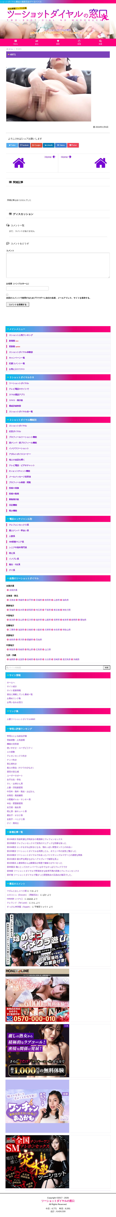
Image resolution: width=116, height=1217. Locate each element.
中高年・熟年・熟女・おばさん (21, 791)
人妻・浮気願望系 (15, 787)
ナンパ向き (12, 760)
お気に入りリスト (17, 369)
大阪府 (39, 630)
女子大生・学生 (14, 779)
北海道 (12, 600)
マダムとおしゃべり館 (17, 891)
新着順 (13, 341)
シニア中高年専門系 (18, 547)
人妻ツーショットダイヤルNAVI (21, 719)
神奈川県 (67, 610)
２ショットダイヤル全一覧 (21, 412)
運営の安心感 (13, 772)
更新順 (14, 346)
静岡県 (74, 620)
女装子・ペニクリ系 (16, 819)
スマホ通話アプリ (17, 395)
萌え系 (12, 553)
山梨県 (48, 620)
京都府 (30, 630)
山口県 (48, 649)
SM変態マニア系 (16, 542)
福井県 (39, 620)
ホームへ (11, 682)
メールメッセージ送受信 (20, 477)
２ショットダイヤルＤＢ (21, 377)
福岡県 (12, 659)
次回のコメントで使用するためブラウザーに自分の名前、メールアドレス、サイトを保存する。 (48, 298)
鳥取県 (12, 649)
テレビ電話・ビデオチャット (22, 465)
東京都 (57, 610)
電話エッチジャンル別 (20, 519)
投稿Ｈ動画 (14, 494)
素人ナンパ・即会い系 (19, 530)
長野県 (57, 620)
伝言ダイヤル (15, 431)
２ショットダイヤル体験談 (21, 352)
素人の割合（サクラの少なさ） (21, 768)
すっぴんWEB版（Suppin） (19, 907)
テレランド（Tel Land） (17, 903)
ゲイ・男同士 (13, 823)
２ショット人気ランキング (21, 335)
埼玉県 (39, 610)
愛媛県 (30, 639)
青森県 (21, 600)
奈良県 (57, 630)
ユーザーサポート (15, 775)
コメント (10, 250)
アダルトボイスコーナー (20, 454)
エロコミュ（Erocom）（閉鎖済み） (23, 895)
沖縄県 (76, 659)
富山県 (21, 620)
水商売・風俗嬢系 (15, 795)
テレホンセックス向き (17, 756)
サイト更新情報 (14, 690)
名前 (58, 284)
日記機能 (13, 505)
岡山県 (30, 649)
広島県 (39, 649)
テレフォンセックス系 (19, 525)
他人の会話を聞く (17, 460)
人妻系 (12, 536)
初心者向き (12, 764)
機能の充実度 (13, 744)
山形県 (57, 600)
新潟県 (12, 620)
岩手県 (30, 600)
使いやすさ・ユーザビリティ (20, 748)
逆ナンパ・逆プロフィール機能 (23, 443)
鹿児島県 (67, 659)
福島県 (66, 600)
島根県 (21, 649)
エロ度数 (11, 752)
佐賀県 (21, 659)
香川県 (21, 639)
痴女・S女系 (14, 564)
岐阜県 (66, 620)
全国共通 (13, 590)
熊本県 (39, 659)
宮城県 (39, 600)
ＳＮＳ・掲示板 (16, 400)
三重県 (12, 630)
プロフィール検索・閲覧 (20, 482)
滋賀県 (21, 630)
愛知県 (83, 620)
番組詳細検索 (15, 406)
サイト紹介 (12, 686)
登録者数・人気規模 (16, 740)
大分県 (48, 659)
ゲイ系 (12, 570)
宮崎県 (57, 659)
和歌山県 (67, 630)
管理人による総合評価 (17, 736)
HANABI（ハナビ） (15, 899)
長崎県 (30, 659)
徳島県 (12, 639)
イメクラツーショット (19, 448)
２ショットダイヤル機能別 (22, 420)
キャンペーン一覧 (17, 358)
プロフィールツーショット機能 (23, 437)
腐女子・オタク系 (15, 815)
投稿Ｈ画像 (14, 488)
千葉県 (48, 610)
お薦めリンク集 (14, 698)
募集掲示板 (14, 499)
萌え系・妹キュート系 (17, 811)
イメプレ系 (14, 559)
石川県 (30, 620)
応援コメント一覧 (17, 363)
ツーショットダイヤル (19, 383)
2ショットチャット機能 (19, 471)
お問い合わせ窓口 (15, 702)
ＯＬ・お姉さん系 (15, 783)
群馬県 (30, 610)
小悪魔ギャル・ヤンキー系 (19, 799)
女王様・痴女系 (14, 807)
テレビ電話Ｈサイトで (19, 389)
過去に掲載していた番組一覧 (20, 694)
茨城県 (12, 610)
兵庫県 (48, 630)
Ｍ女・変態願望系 (15, 803)
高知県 (39, 639)
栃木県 (21, 610)
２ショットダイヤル (18, 426)
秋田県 (48, 600)
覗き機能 (13, 511)
